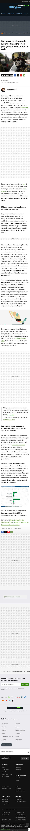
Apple (3, 733)
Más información (5, 829)
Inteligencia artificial (7, 736)
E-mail (24, 75)
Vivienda (19, 14)
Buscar (27, 751)
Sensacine (18, 778)
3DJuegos (18, 767)
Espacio (4, 727)
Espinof (17, 780)
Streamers (11, 14)
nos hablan (24, 108)
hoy (24, 184)
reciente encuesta (18, 445)
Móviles (18, 727)
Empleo (4, 739)
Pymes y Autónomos (21, 801)
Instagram (21, 697)
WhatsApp (8, 697)
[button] (11, 89)
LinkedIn (9, 700)
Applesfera (4, 772)
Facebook (15, 75)
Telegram (25, 697)
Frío (13, 33)
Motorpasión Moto (20, 791)
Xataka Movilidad (20, 730)
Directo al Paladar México (6, 820)
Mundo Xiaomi (5, 776)
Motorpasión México (21, 819)
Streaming (5, 723)
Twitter (18, 75)
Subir (23, 758)
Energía (4, 730)
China (4, 33)
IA (9, 33)
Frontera (18, 33)
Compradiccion (6, 804)
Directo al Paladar (6, 788)
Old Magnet (18, 528)
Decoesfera (5, 801)
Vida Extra (18, 769)
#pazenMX (10, 415)
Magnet (15, 7)
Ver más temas (6, 745)
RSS (3, 700)
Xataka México (6, 812)
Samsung (18, 733)
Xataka (4, 767)
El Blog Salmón (19, 799)
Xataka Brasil (5, 815)
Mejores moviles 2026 (19, 671)
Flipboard (21, 75)
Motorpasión (19, 788)
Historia (26, 14)
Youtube (18, 697)
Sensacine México (20, 815)
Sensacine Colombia (21, 817)
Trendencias (5, 799)
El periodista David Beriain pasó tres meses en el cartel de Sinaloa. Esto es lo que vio (14, 522)
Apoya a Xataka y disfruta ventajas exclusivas (15, 711)
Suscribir (25, 684)
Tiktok (13, 700)
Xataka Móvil (5, 769)
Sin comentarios (8, 75)
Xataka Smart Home (7, 774)
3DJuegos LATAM (20, 812)
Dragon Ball (26, 33)
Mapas (3, 14)
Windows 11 (19, 739)
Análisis (18, 723)
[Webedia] (26, 1)
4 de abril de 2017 (9, 420)
